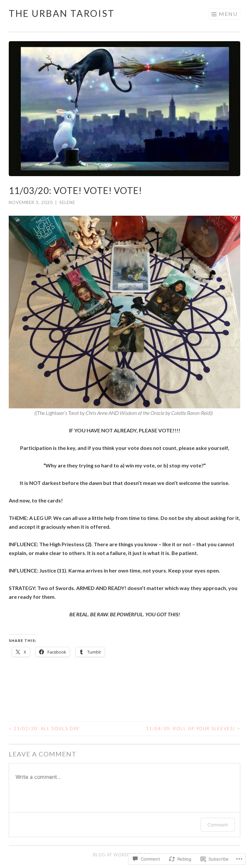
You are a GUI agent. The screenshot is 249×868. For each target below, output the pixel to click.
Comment (218, 824)
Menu (228, 14)
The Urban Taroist (62, 13)
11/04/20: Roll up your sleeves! (193, 728)
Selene (67, 202)
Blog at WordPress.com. (124, 854)
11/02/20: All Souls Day (44, 728)
